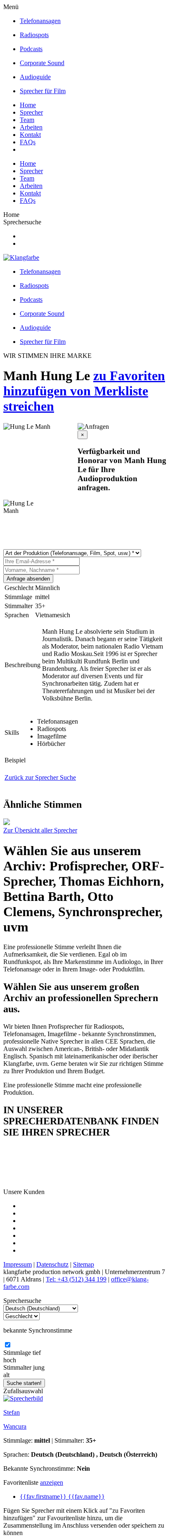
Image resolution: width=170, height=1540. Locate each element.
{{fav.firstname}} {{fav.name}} (62, 1496)
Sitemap (83, 1264)
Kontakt (30, 134)
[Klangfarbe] (21, 257)
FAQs (27, 142)
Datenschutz (52, 1264)
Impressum (17, 1264)
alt (6, 1374)
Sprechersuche (22, 222)
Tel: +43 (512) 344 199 (76, 1279)
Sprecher (31, 112)
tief (37, 1352)
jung (39, 1367)
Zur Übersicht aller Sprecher (40, 830)
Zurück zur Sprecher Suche (40, 777)
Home (28, 104)
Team (27, 119)
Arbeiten (31, 127)
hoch (9, 1360)
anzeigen (51, 1482)
